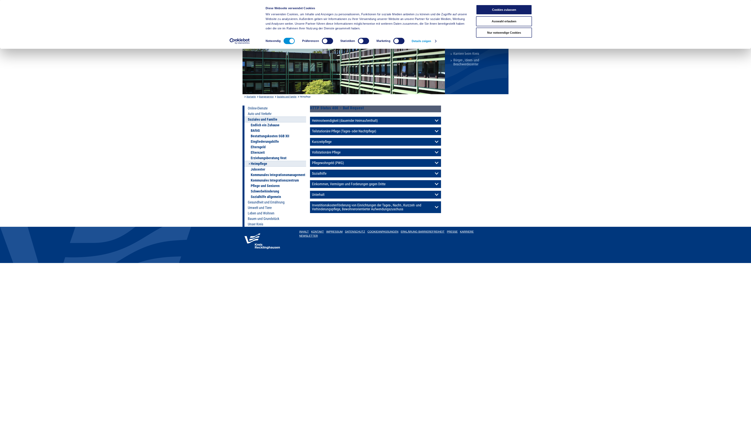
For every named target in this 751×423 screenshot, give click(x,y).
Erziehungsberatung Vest (269, 158)
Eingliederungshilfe (265, 142)
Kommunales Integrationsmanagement (278, 175)
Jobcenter (258, 169)
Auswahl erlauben (504, 21)
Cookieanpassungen (382, 231)
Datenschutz (355, 231)
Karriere (467, 231)
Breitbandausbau (259, 230)
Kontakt (317, 231)
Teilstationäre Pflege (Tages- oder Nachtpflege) (344, 131)
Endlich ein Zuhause (265, 125)
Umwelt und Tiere (260, 208)
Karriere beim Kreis (466, 54)
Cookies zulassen (504, 9)
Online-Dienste (258, 108)
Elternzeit (258, 153)
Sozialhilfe (319, 173)
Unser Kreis (255, 224)
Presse (452, 231)
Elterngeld (258, 147)
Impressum (334, 231)
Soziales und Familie (286, 96)
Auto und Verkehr (259, 114)
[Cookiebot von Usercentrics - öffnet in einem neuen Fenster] (240, 41)
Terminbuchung (258, 235)
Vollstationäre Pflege (326, 152)
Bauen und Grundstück (263, 219)
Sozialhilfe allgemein (266, 197)
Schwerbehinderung (265, 191)
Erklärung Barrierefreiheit (423, 231)
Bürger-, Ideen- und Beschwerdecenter (466, 62)
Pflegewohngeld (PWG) (328, 163)
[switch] (327, 41)
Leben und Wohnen (261, 213)
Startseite (251, 96)
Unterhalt (318, 195)
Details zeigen (421, 41)
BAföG (255, 131)
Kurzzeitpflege (321, 142)
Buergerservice (266, 96)
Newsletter (308, 235)
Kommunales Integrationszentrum (275, 180)
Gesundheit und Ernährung (266, 202)
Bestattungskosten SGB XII (270, 136)
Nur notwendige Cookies (504, 32)
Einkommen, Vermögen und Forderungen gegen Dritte (348, 184)
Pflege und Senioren (265, 186)
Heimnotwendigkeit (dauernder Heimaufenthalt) (345, 121)
